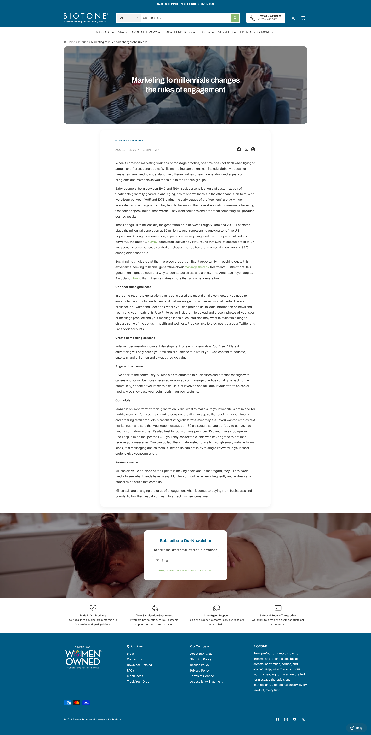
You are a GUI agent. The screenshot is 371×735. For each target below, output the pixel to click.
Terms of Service (202, 676)
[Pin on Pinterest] (253, 149)
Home (71, 42)
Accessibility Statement (206, 681)
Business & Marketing (129, 140)
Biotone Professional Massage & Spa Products (97, 719)
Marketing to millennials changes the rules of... (120, 42)
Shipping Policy (201, 659)
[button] (303, 18)
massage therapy (197, 267)
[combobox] (191, 18)
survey (152, 242)
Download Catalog (139, 665)
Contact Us (134, 659)
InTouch (83, 42)
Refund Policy (199, 665)
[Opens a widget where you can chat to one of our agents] (356, 728)
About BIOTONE (201, 653)
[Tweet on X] (246, 149)
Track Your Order (139, 681)
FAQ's (131, 670)
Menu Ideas (135, 676)
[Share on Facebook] (239, 149)
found (137, 278)
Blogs (131, 653)
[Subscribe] (215, 560)
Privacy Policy (200, 670)
